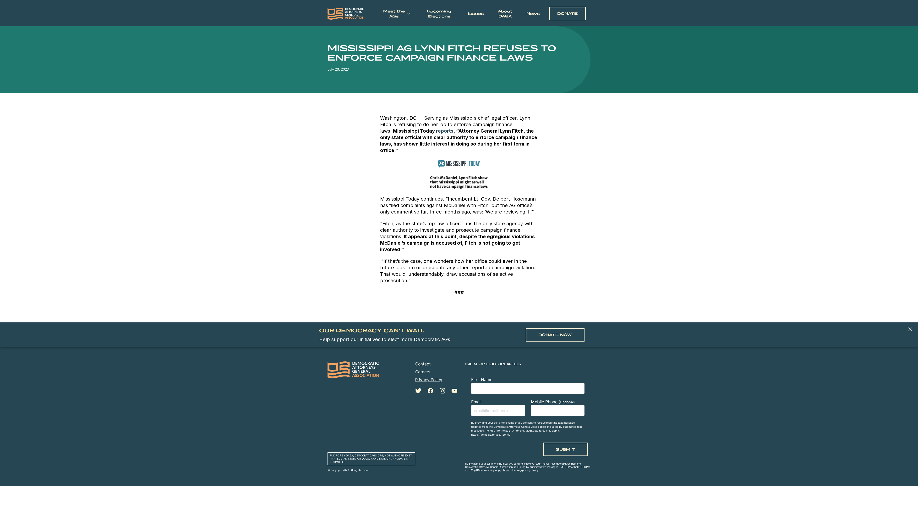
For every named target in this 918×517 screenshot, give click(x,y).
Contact (423, 364)
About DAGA (505, 13)
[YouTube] (454, 390)
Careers (422, 372)
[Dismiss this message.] (910, 330)
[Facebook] (430, 391)
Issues (476, 13)
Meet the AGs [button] (394, 13)
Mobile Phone (553, 401)
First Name (481, 379)
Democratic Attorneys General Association (346, 14)
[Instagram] (442, 391)
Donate (567, 13)
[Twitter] (418, 390)
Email (476, 401)
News (533, 13)
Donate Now (555, 335)
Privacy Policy (428, 379)
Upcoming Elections (439, 13)
